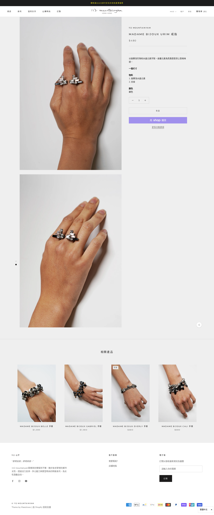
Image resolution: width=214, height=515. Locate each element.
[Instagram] (19, 481)
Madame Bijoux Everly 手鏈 (130, 426)
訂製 (59, 11)
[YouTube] (26, 481)
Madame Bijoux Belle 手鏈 (36, 426)
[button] (205, 509)
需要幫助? (113, 461)
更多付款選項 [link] (158, 127)
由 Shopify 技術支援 (42, 507)
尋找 (190, 12)
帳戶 (182, 12)
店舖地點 (113, 466)
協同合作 (32, 11)
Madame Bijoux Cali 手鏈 (177, 426)
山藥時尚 (46, 11)
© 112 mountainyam (23, 503)
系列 (20, 11)
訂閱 (166, 479)
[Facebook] (13, 481)
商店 (9, 11)
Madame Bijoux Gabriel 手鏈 (83, 426)
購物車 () (201, 11)
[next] (205, 394)
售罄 (158, 111)
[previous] (9, 394)
